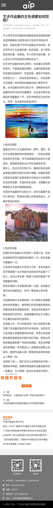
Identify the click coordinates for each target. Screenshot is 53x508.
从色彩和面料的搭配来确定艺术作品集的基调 (23, 403)
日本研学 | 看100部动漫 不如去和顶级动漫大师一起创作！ (26, 435)
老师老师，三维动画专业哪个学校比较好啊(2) (24, 395)
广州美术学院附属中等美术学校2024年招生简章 (25, 431)
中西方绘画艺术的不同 (13, 422)
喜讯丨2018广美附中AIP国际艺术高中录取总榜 (24, 426)
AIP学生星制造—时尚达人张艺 (17, 444)
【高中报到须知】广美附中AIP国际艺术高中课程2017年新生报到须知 (26, 439)
